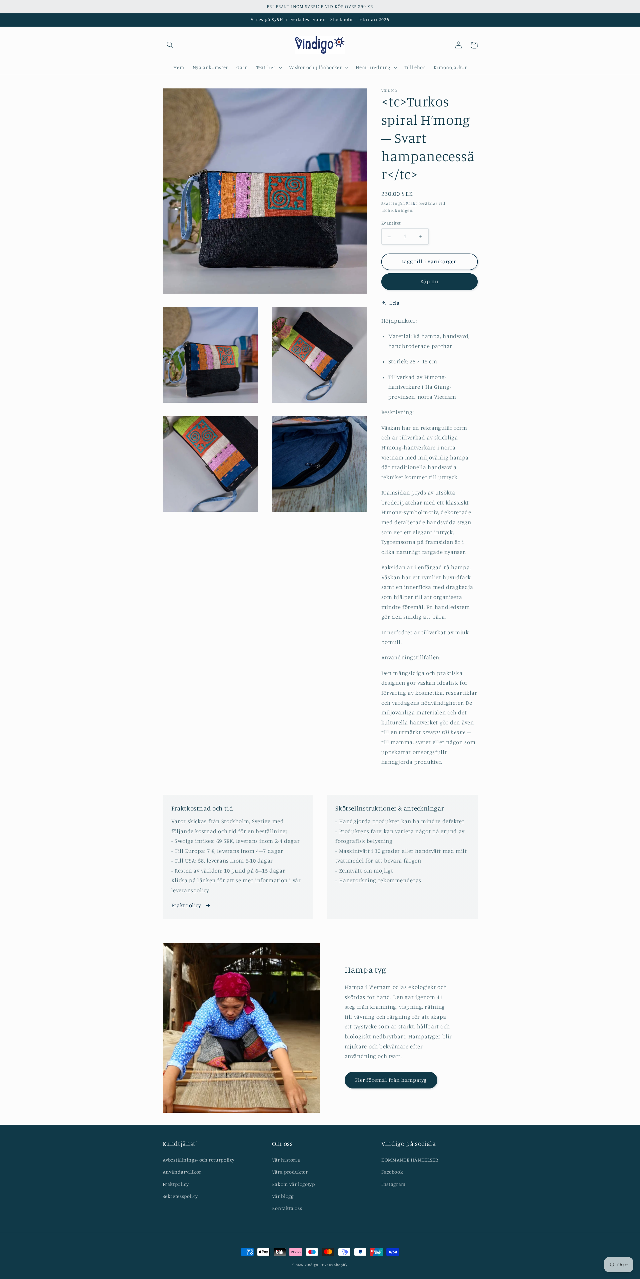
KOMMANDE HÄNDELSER (409, 1160)
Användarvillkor (182, 1172)
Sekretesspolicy (180, 1196)
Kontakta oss (287, 1208)
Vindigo (311, 1265)
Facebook (392, 1172)
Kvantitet (391, 223)
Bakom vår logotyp (293, 1184)
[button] (170, 45)
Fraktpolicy (186, 905)
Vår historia (286, 1160)
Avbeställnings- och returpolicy (199, 1160)
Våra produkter (290, 1172)
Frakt (411, 203)
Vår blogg (283, 1196)
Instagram (393, 1184)
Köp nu (429, 282)
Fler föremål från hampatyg (391, 1080)
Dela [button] (394, 303)
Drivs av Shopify (333, 1265)
